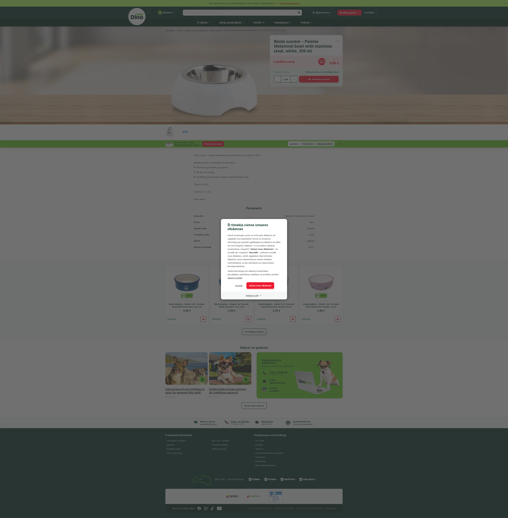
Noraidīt (238, 285)
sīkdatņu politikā (235, 278)
